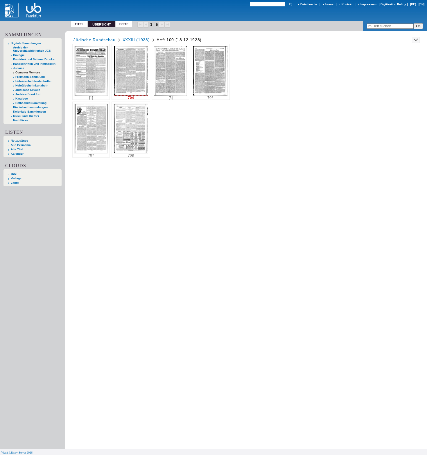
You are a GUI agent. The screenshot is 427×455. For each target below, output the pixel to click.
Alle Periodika (21, 145)
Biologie (19, 55)
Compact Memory (27, 72)
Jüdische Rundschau (94, 39)
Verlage (16, 178)
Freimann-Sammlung (30, 76)
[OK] (290, 4)
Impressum (368, 4)
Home (329, 4)
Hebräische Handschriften (33, 81)
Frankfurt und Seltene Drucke (34, 59)
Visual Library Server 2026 (17, 452)
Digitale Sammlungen (26, 43)
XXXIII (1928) (136, 39)
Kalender (17, 153)
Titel (79, 24)
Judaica (18, 68)
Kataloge (21, 98)
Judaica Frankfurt (27, 94)
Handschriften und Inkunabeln (34, 63)
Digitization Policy (393, 4)
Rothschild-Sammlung (30, 102)
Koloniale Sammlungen (29, 111)
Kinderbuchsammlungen (30, 107)
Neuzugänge (19, 140)
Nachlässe (20, 120)
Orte (14, 174)
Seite (123, 24)
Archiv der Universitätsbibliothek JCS (32, 49)
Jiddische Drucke (27, 89)
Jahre (15, 182)
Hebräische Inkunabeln (31, 85)
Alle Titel (17, 149)
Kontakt (347, 4)
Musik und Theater (26, 116)
